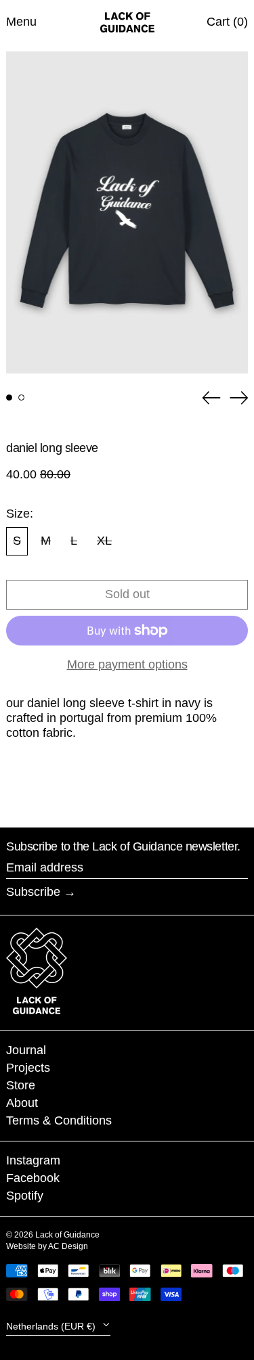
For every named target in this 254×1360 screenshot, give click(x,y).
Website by (27, 1246)
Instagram (33, 1160)
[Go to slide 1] (9, 397)
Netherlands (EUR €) (52, 1325)
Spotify (24, 1195)
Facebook (33, 1178)
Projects (28, 1067)
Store (20, 1085)
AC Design (68, 1246)
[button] (127, 212)
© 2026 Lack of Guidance (53, 1235)
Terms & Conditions (59, 1120)
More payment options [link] (127, 664)
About (22, 1103)
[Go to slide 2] (21, 397)
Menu (21, 21)
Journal (26, 1050)
